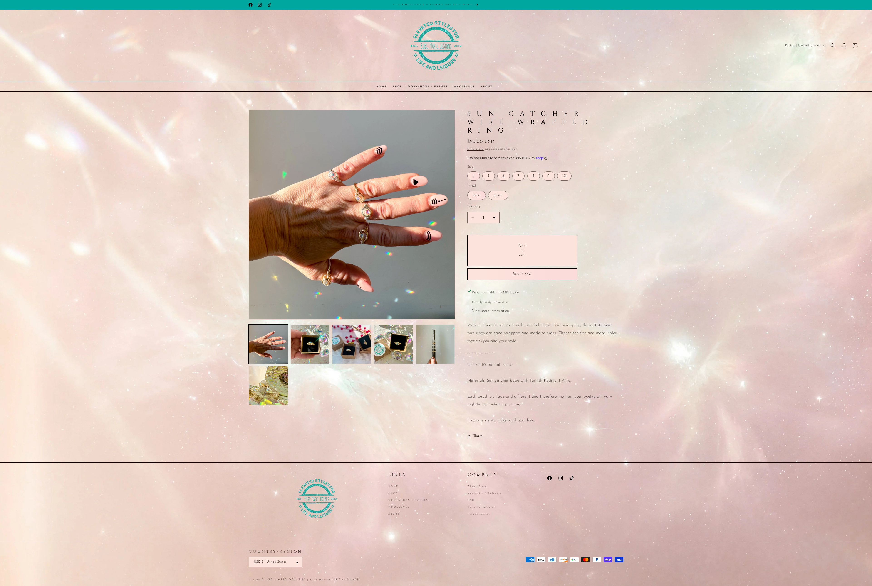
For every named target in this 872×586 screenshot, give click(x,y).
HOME (393, 487)
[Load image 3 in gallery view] (351, 344)
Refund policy (479, 514)
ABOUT (394, 514)
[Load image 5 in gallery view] (435, 344)
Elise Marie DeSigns (284, 579)
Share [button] (478, 436)
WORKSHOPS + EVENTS (408, 500)
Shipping (475, 149)
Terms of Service (481, 507)
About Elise (477, 487)
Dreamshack (346, 579)
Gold (477, 195)
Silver (498, 195)
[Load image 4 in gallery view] (393, 344)
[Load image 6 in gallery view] (268, 385)
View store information (490, 311)
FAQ (471, 500)
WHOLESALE (399, 507)
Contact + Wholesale (485, 493)
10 (564, 176)
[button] (832, 45)
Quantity (474, 206)
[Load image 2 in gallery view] (310, 344)
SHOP (393, 493)
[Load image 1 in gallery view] (268, 344)
